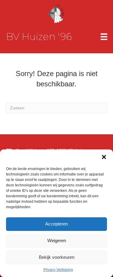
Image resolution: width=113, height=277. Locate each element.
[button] (104, 157)
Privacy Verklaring (58, 270)
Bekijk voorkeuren (56, 257)
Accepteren (56, 223)
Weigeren (56, 240)
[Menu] (103, 36)
